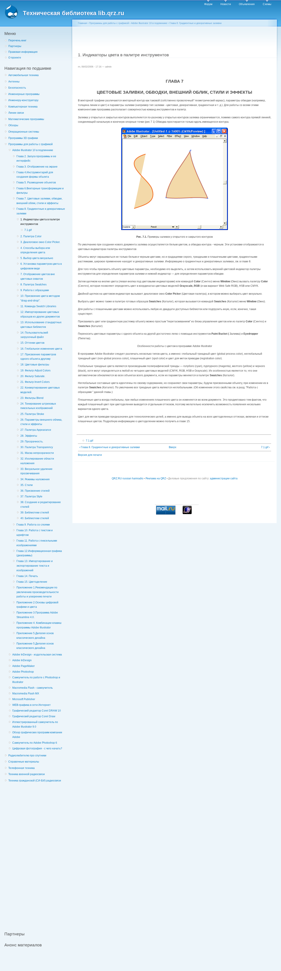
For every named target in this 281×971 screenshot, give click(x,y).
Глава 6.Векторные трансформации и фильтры (40, 191)
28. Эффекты (28, 435)
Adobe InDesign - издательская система (37, 654)
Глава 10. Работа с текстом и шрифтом (34, 533)
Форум (208, 4)
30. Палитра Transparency (36, 447)
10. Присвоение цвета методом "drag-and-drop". (40, 298)
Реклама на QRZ (156, 478)
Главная (82, 23)
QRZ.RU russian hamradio (127, 478)
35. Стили (26, 485)
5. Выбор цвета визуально (36, 258)
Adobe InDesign (22, 660)
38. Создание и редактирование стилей (40, 504)
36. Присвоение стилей (35, 490)
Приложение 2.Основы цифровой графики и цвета (37, 605)
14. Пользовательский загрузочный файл (34, 335)
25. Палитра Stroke (32, 414)
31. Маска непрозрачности (37, 452)
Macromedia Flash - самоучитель (32, 687)
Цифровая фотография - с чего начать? (37, 748)
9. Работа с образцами (34, 290)
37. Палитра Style (31, 496)
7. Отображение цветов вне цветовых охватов (37, 276)
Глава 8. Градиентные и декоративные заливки (40, 211)
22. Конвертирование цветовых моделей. (40, 390)
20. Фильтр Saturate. (32, 376)
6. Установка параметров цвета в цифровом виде (41, 266)
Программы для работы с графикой (30, 144)
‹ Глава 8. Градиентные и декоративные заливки (109, 447)
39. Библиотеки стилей (34, 512)
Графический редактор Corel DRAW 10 (36, 710)
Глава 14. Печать (27, 576)
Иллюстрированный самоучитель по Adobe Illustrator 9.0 (35, 724)
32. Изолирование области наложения (37, 461)
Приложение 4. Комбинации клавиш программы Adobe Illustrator (38, 625)
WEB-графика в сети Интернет (31, 704)
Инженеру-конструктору (23, 100)
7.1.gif (28, 230)
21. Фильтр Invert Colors (35, 381)
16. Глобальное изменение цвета (41, 348)
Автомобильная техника (23, 75)
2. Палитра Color (30, 236)
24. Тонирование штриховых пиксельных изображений (38, 406)
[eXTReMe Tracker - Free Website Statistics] (187, 513)
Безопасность (17, 87)
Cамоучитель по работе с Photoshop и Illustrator (36, 680)
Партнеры (14, 46)
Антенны (14, 81)
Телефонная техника (21, 768)
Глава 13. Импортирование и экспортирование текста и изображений (34, 566)
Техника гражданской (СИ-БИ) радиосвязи (34, 780)
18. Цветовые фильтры (34, 364)
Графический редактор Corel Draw (33, 716)
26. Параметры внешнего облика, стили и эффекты (41, 422)
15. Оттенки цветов (32, 342)
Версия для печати (90, 454)
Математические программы (26, 119)
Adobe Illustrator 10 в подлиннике (32, 150)
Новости (225, 4)
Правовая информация (23, 51)
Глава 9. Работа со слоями (33, 524)
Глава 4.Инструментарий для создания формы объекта (34, 175)
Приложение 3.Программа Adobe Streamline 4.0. (37, 615)
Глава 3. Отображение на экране (37, 166)
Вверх (172, 447)
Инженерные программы (24, 94)
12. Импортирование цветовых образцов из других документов (40, 314)
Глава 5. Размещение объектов (36, 182)
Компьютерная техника (23, 106)
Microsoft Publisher (23, 699)
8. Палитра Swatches (33, 284)
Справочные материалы (23, 761)
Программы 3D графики (23, 138)
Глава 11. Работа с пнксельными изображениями (36, 543)
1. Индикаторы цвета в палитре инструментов (40, 222)
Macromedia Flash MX (25, 693)
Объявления (247, 4)
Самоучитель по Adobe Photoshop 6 (34, 742)
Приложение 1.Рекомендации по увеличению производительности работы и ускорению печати (37, 592)
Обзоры (13, 125)
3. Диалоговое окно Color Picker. (40, 242)
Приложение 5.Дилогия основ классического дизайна (35, 635)
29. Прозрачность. (31, 441)
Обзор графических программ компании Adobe (37, 735)
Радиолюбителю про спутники (27, 755)
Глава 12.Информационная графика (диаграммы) (39, 553)
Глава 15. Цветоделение (31, 581)
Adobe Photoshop (23, 671)
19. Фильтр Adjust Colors (35, 370)
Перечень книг (17, 40)
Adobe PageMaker (23, 666)
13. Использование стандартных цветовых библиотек (40, 325)
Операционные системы (23, 131)
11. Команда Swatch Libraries (38, 306)
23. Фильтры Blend (31, 398)
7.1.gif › (265, 447)
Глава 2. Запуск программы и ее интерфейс (36, 158)
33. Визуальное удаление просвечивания (36, 471)
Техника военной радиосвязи (26, 774)
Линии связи (16, 112)
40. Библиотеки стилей (34, 518)
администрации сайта (224, 478)
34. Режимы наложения (35, 479)
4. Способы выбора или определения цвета (35, 250)
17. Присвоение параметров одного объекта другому (38, 357)
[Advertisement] (37, 854)
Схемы (267, 4)
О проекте (14, 57)
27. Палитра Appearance (35, 429)
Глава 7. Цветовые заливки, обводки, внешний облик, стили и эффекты (39, 201)
